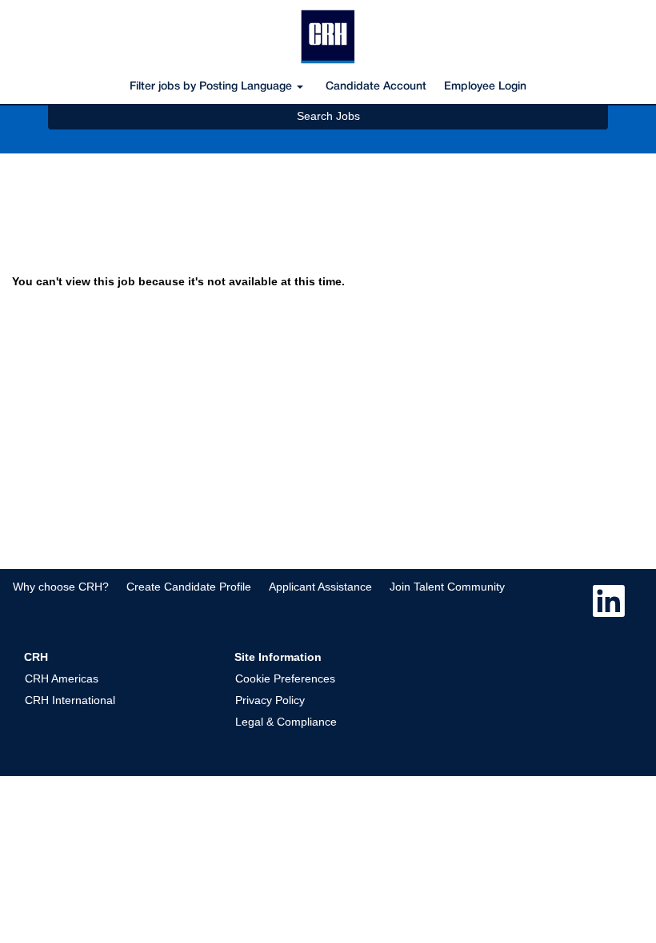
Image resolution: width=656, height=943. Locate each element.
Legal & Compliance (286, 721)
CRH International (70, 700)
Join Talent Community (447, 586)
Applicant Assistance (320, 586)
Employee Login (485, 87)
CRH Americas (61, 678)
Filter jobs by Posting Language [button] (212, 87)
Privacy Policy (270, 700)
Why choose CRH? (61, 586)
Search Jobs (328, 115)
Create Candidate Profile (188, 586)
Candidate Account (376, 87)
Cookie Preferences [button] (285, 678)
